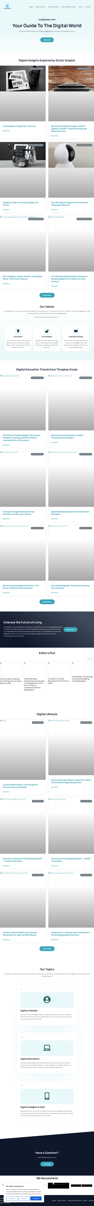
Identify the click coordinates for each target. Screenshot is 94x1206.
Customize (12, 1198)
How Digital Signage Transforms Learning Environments (70, 586)
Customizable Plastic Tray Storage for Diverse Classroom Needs (20, 785)
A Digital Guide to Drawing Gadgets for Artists (21, 203)
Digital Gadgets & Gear (69, 7)
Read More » (6, 131)
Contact (88, 7)
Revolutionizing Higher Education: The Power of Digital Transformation (21, 586)
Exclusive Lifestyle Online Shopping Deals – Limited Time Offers (22, 859)
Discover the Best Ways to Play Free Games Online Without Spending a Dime (71, 781)
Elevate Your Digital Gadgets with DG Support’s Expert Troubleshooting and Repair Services (69, 128)
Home (31, 7)
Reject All (24, 1198)
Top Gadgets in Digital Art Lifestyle (19, 126)
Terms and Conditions (74, 1200)
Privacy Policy (61, 1200)
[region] (24, 1192)
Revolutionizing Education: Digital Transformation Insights (67, 436)
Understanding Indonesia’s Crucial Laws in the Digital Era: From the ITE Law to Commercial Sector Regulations (10, 684)
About (80, 7)
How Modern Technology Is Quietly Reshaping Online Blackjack (58, 679)
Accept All (36, 1198)
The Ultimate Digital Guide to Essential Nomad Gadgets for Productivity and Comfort (69, 279)
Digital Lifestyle (40, 7)
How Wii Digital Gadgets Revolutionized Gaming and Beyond (69, 203)
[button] (92, 658)
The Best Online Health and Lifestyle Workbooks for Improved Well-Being (20, 933)
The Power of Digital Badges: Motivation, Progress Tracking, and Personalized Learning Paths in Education (22, 438)
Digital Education (53, 7)
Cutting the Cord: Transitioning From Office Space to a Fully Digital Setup (82, 669)
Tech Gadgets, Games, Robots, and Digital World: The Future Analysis (22, 277)
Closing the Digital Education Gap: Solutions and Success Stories (19, 512)
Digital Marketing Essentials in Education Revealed (70, 512)
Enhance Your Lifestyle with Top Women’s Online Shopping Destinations (70, 933)
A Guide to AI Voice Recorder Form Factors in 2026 (34, 681)
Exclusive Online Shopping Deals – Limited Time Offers (70, 859)
